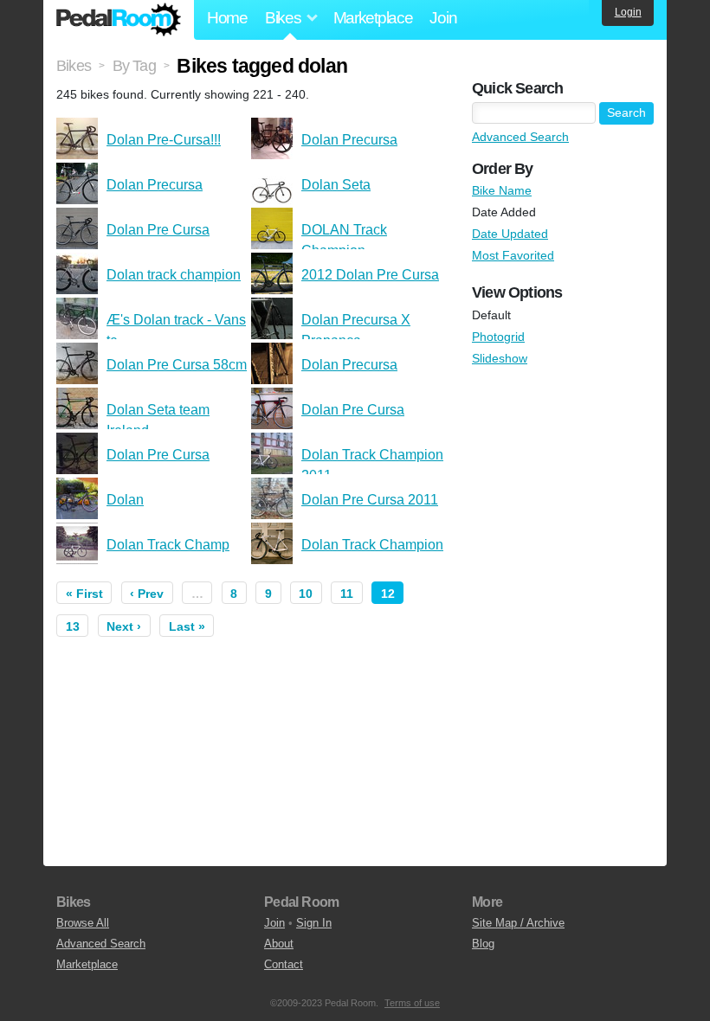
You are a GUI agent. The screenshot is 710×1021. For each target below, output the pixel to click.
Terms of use (412, 1003)
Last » (187, 626)
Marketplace (373, 18)
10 (306, 593)
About (279, 943)
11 (346, 593)
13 (73, 626)
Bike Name (502, 190)
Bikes (73, 65)
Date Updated (510, 234)
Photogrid (498, 337)
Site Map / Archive (518, 922)
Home (227, 18)
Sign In (314, 922)
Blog (483, 943)
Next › (123, 626)
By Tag (134, 65)
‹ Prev (147, 593)
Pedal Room (118, 20)
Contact (283, 964)
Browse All (82, 922)
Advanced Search (520, 137)
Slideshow (499, 358)
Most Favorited (513, 255)
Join (442, 18)
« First (84, 593)
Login (628, 12)
